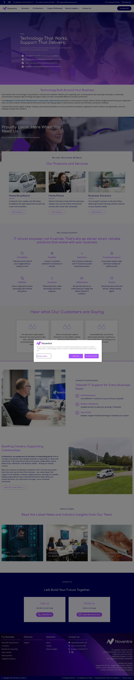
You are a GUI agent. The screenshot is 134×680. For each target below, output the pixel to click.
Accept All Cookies (91, 356)
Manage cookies (42, 356)
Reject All (76, 356)
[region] (68, 351)
